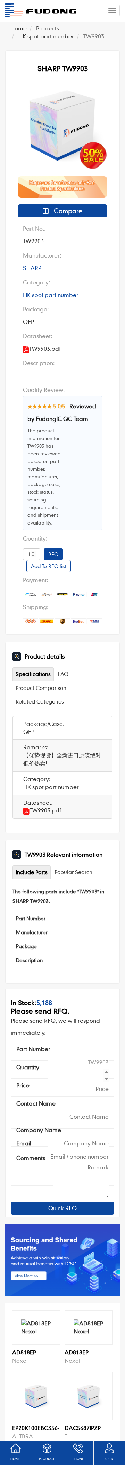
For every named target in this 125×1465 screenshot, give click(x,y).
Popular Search (73, 872)
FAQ (63, 673)
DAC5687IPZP (83, 1427)
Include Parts (32, 872)
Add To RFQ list (48, 566)
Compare (67, 211)
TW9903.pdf (45, 810)
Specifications (33, 673)
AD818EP (24, 1352)
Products (47, 28)
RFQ (53, 554)
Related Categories (40, 701)
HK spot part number (46, 36)
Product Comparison (41, 687)
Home (18, 28)
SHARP (32, 268)
